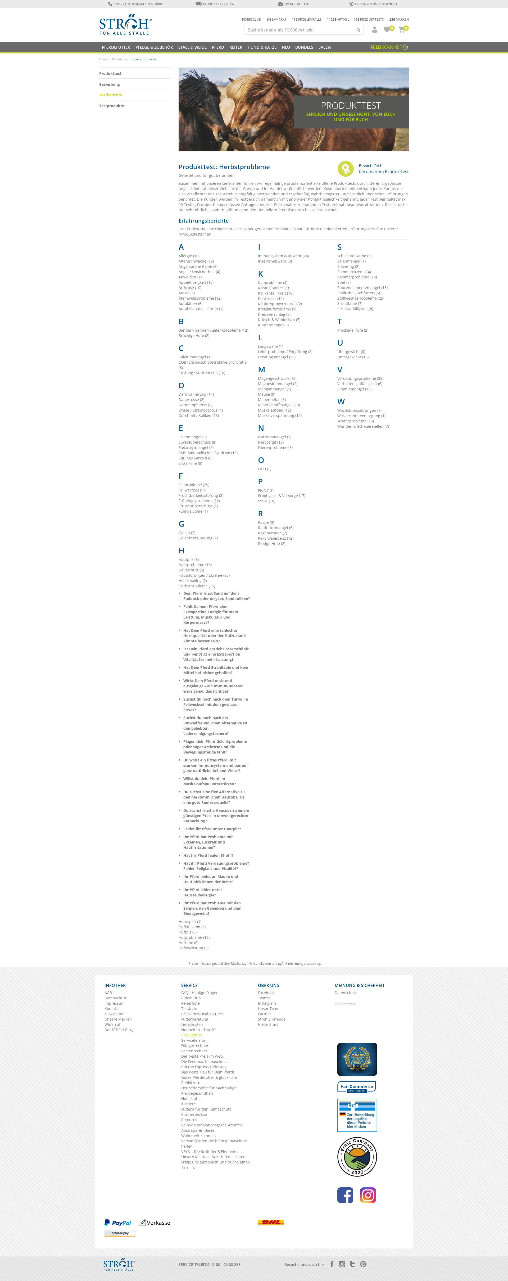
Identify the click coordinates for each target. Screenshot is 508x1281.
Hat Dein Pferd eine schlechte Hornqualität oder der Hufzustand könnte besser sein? (214, 635)
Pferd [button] (218, 47)
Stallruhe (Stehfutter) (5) (358, 292)
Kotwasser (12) (271, 298)
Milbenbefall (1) (272, 399)
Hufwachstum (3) (193, 947)
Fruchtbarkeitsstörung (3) (201, 495)
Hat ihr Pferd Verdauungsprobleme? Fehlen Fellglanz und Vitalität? (216, 866)
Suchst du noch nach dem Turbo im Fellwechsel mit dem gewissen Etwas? (215, 704)
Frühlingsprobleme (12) (199, 500)
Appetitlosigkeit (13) (196, 282)
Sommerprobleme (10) (357, 276)
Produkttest (120, 59)
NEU (286, 47)
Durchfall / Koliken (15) (199, 415)
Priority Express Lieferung (204, 1066)
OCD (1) (264, 468)
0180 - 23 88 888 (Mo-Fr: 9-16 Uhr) (137, 4)
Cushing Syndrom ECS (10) (202, 372)
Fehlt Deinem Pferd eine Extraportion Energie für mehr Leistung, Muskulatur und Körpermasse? (210, 614)
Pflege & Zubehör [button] (154, 47)
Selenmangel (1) (351, 261)
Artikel (338, 19)
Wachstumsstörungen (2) (359, 410)
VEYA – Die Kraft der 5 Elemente (209, 1151)
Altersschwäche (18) (196, 261)
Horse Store (268, 1024)
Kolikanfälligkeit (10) (275, 293)
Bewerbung (109, 84)
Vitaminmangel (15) (354, 388)
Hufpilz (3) (188, 932)
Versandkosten (260, 963)
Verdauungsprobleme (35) (360, 378)
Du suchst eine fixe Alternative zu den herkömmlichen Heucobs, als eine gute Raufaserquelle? (214, 797)
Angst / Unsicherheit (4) (199, 271)
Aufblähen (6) (190, 303)
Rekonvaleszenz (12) (275, 538)
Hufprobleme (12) (194, 937)
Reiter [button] (235, 47)
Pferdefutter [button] (116, 47)
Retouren (189, 1119)
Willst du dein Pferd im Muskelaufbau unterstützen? (209, 781)
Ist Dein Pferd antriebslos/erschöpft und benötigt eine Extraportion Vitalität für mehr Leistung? (216, 654)
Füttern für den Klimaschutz (206, 1109)
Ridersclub (251, 19)
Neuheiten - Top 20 (198, 1029)
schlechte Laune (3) (354, 255)
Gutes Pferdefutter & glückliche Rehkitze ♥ (209, 1080)
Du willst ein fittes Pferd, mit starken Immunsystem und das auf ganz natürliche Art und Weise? (215, 765)
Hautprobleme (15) (195, 564)
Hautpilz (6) (189, 559)
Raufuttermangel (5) (275, 527)
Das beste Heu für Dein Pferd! (207, 1072)
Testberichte (110, 94)
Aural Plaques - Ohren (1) (201, 308)
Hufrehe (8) (188, 942)
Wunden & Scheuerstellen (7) (363, 426)
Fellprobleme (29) (194, 484)
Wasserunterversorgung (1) (361, 415)
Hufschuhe (191, 1098)
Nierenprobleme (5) (275, 447)
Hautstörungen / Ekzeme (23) (204, 575)
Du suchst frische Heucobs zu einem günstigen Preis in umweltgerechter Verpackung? (216, 815)
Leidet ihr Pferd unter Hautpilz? (212, 828)
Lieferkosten (192, 1024)
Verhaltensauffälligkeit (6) (359, 383)
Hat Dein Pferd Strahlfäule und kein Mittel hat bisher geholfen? (215, 670)
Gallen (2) (187, 532)
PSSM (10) (266, 500)
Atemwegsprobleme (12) (200, 298)
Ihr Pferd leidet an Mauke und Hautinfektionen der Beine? (210, 879)
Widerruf (112, 1024)
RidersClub (191, 997)
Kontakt (111, 1008)
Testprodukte (111, 105)
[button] (372, 29)
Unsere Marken (118, 1019)
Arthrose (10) (190, 287)
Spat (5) (344, 282)
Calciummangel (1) (195, 356)
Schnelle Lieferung (218, 4)
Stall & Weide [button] (192, 47)
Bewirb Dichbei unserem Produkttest (384, 169)
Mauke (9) (266, 394)
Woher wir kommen (198, 1135)
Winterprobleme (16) (355, 420)
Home (103, 59)
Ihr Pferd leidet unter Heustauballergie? (202, 892)
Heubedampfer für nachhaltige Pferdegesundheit (209, 1090)
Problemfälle (306, 19)
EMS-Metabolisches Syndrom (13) (208, 452)
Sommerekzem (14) (354, 271)
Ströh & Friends (271, 1019)
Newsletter (114, 1013)
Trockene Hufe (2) (352, 330)
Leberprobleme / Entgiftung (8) (285, 351)
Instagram (267, 1003)
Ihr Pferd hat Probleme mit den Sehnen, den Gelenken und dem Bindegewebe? (212, 908)
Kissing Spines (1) (273, 287)
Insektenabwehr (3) (275, 261)
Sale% (325, 47)
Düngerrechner (194, 1045)
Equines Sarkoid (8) (195, 458)
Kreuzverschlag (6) (274, 314)
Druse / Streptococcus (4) (201, 410)
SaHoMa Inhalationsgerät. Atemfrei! (212, 1124)
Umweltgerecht (297, 4)
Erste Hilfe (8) (190, 463)
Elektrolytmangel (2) (196, 447)
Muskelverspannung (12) (280, 415)
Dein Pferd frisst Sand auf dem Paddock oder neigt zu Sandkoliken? (216, 596)
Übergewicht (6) (351, 351)
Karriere (188, 1103)
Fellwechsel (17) (192, 490)
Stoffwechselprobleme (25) (360, 298)
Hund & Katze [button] (262, 47)
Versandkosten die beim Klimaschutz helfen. (214, 1143)
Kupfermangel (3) (273, 324)
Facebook (266, 992)
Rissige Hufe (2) (271, 543)
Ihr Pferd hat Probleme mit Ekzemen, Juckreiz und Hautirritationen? (208, 842)
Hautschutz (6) (191, 569)
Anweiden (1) (190, 276)
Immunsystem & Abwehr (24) (283, 255)
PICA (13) (265, 490)
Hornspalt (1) (190, 921)
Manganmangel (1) (274, 388)
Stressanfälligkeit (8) (355, 308)
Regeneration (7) (272, 532)
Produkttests (369, 19)
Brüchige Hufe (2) (194, 335)
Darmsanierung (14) (196, 394)
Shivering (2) (348, 266)
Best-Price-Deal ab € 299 (202, 1013)
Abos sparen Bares (198, 1130)
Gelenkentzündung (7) (198, 537)
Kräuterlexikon (194, 1114)
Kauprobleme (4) (272, 282)
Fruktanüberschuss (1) (198, 505)
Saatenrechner (194, 1050)
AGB (108, 992)
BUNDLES (304, 47)
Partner (264, 1013)
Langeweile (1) (270, 346)
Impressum (115, 1003)
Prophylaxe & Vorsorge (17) (281, 495)
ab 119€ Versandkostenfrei (376, 4)
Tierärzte (189, 1008)
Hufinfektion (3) (192, 926)
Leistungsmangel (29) (277, 356)
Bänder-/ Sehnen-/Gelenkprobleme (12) (213, 330)
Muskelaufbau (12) (274, 410)
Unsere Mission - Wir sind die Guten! (214, 1156)
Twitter (264, 997)
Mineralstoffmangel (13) (279, 404)
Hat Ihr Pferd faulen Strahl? (208, 855)
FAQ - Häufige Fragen (200, 992)
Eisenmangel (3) (193, 436)
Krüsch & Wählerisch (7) (279, 319)
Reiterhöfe (190, 1003)
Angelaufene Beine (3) (198, 266)
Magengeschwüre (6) (276, 378)
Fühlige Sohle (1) (193, 511)
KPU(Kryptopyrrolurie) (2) (280, 303)
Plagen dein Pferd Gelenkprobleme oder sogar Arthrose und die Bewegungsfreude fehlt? (215, 747)
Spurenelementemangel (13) (362, 287)
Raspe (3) (266, 522)
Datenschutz (116, 997)
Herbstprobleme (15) (197, 585)
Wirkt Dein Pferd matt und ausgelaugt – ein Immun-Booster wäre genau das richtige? (213, 686)
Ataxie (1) (187, 292)
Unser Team (268, 1008)
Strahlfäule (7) (349, 303)
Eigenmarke (276, 19)
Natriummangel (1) (274, 436)
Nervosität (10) (271, 442)
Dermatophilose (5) (195, 404)
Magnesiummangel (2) (277, 383)
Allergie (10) (189, 255)
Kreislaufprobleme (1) (277, 309)
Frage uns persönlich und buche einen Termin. (215, 1165)
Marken (399, 19)
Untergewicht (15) (353, 356)
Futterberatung (194, 1019)
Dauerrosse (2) (191, 399)
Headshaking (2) (193, 580)
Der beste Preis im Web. (202, 1056)
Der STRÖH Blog (119, 1029)
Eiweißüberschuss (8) (197, 442)
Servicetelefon (193, 1040)
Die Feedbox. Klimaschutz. (204, 1061)
